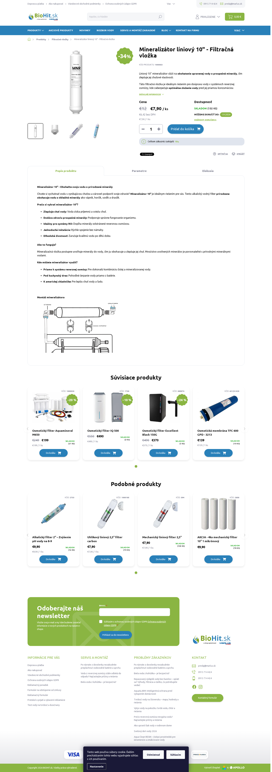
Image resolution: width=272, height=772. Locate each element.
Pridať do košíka (182, 129)
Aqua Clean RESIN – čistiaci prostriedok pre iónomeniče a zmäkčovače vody (155, 738)
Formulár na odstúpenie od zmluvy (44, 690)
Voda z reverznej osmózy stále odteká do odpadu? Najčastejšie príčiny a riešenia (101, 675)
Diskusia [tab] (208, 171)
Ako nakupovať (56, 4)
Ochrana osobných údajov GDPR (121, 4)
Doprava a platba (36, 4)
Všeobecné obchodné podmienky (84, 4)
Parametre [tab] (139, 171)
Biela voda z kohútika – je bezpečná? (98, 682)
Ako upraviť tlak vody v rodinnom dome (153, 725)
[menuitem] (36, 30)
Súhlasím (175, 754)
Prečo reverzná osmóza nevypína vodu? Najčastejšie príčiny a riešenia (153, 718)
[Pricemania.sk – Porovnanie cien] (200, 754)
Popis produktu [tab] (65, 171)
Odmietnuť (153, 754)
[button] (136, 466)
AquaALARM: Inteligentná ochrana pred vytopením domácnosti (153, 692)
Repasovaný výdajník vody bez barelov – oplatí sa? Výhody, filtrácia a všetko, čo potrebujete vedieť (156, 682)
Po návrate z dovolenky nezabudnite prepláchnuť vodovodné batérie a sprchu (101, 666)
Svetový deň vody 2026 (145, 731)
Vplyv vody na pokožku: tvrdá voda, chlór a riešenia (154, 710)
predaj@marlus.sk (207, 666)
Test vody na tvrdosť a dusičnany (44, 705)
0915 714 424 (205, 672)
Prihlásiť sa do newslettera (115, 635)
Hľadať (160, 16)
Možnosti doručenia (205, 119)
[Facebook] (194, 686)
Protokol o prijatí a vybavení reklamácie (46, 700)
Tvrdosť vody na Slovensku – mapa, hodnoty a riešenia (156, 701)
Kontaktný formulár (207, 698)
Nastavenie (96, 766)
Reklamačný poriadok (38, 685)
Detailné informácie (150, 94)
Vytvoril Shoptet (212, 767)
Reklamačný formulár (38, 695)
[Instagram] (200, 686)
